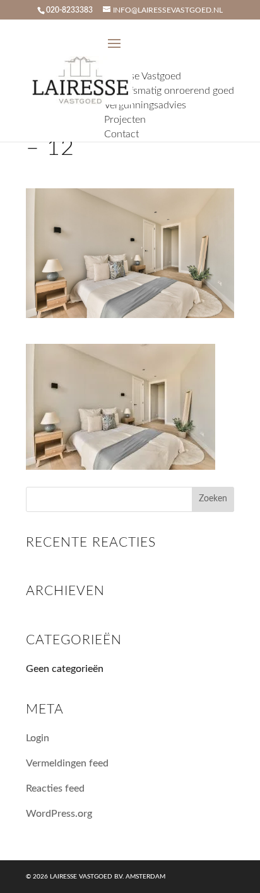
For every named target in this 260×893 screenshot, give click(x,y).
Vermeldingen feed (67, 763)
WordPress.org (59, 814)
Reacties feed (55, 788)
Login (37, 738)
